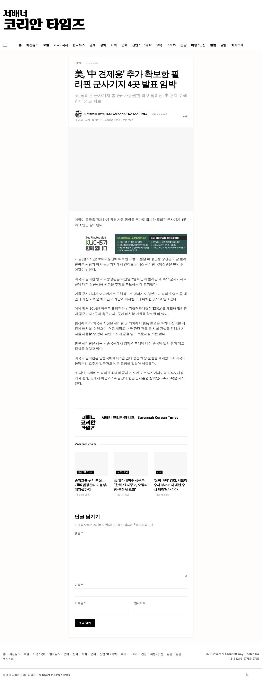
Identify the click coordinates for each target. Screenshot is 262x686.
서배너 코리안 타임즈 (23, 675)
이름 (79, 585)
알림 (224, 45)
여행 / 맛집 (198, 45)
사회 (114, 45)
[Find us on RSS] (257, 675)
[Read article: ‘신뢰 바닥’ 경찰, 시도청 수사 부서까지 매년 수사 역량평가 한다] (170, 464)
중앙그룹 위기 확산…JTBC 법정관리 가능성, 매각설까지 (91, 484)
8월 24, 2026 (83, 495)
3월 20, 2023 (159, 113)
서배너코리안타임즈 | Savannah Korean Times (117, 113)
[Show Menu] (5, 45)
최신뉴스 (32, 45)
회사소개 (237, 45)
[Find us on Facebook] (241, 675)
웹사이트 (140, 603)
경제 (92, 45)
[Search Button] (257, 45)
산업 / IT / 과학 (141, 45)
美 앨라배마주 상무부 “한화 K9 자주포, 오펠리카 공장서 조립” (130, 484)
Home (78, 62)
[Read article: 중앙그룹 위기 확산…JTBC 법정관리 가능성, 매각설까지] (91, 464)
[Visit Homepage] (44, 19)
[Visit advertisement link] (134, 244)
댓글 (79, 533)
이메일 (80, 603)
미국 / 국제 (61, 45)
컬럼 (213, 45)
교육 (159, 45)
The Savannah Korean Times (53, 675)
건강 (183, 45)
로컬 (46, 45)
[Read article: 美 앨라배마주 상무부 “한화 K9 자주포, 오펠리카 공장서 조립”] (131, 464)
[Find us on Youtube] (252, 675)
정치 (103, 45)
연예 (124, 45)
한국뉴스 (79, 45)
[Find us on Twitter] (247, 675)
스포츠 (171, 45)
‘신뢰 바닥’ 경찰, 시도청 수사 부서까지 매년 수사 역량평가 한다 (170, 484)
